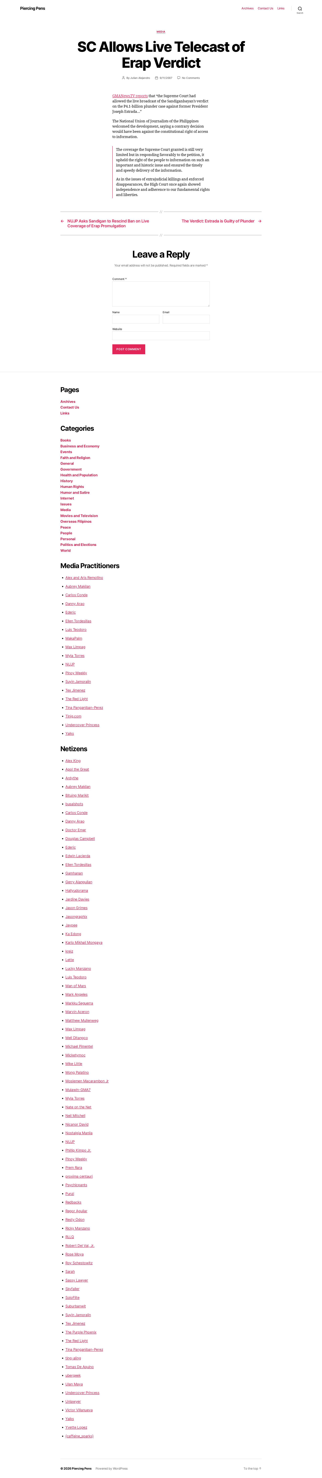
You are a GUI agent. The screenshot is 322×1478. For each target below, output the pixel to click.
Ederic (70, 612)
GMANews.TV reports (130, 95)
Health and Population (78, 475)
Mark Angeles (76, 994)
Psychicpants (76, 1185)
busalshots (74, 804)
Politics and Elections (78, 545)
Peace (65, 527)
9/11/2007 (166, 78)
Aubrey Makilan (77, 586)
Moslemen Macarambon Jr (87, 1081)
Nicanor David (77, 1124)
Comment (119, 279)
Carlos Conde (76, 595)
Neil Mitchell (75, 1116)
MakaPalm (73, 638)
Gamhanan (74, 873)
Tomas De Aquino (79, 1367)
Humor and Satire (75, 492)
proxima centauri (79, 1176)
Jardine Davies (77, 899)
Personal (67, 539)
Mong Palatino (77, 1072)
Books (65, 440)
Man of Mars (75, 986)
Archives (247, 8)
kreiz (69, 951)
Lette (69, 960)
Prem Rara (73, 1167)
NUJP (70, 664)
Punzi (69, 1194)
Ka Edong (73, 934)
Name (116, 312)
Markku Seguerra (79, 1003)
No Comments (191, 78)
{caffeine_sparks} (79, 1436)
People (66, 533)
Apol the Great (77, 769)
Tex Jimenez (75, 690)
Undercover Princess (82, 725)
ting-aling (73, 1358)
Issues (65, 504)
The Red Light (76, 699)
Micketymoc (75, 1055)
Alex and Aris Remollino (84, 577)
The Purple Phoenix (80, 1332)
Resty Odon (74, 1219)
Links (281, 8)
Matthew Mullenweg (81, 1020)
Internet (67, 498)
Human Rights (72, 487)
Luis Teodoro (76, 629)
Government (71, 469)
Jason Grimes (76, 908)
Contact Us (265, 8)
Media (161, 31)
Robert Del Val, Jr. (79, 1245)
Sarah (70, 1271)
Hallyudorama (76, 890)
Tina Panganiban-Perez (84, 707)
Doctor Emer (75, 830)
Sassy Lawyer (76, 1280)
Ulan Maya (74, 1384)
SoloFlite (72, 1297)
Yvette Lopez (76, 1427)
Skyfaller (72, 1289)
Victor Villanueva (79, 1410)
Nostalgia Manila (79, 1133)
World (65, 550)
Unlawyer (73, 1401)
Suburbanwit (75, 1306)
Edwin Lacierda (77, 856)
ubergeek (73, 1375)
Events (66, 452)
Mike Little (73, 1064)
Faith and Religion (75, 458)
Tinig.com (73, 716)
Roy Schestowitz (79, 1263)
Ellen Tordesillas (78, 621)
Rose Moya (74, 1254)
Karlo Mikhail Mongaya (83, 942)
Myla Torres (75, 656)
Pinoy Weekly (76, 673)
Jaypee (71, 925)
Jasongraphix (76, 916)
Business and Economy (79, 446)
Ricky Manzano (77, 1228)
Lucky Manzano (78, 968)
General (67, 463)
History (66, 481)
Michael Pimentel (79, 1046)
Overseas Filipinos (76, 521)
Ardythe (71, 778)
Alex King (73, 761)
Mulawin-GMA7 (78, 1090)
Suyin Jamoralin (78, 681)
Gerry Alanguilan (78, 882)
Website (117, 329)
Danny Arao (74, 604)
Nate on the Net (78, 1107)
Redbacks (73, 1202)
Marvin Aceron (77, 1012)
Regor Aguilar (76, 1211)
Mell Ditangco (76, 1038)
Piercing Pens (32, 8)
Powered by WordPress (112, 1468)
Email (166, 312)
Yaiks (69, 733)
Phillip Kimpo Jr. (78, 1150)
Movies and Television (79, 516)
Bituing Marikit (77, 795)
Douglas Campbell (80, 838)
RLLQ (69, 1237)
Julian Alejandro (140, 78)
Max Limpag (75, 647)
